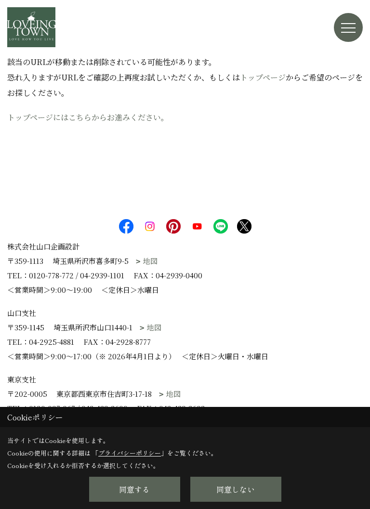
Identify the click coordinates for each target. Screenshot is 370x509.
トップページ (263, 77)
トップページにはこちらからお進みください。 (88, 117)
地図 (150, 261)
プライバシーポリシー (129, 452)
